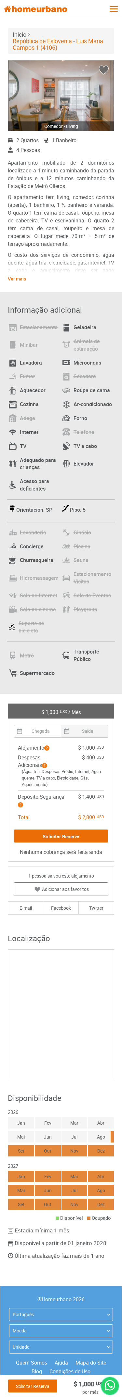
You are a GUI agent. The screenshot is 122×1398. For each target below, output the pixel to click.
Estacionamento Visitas (92, 577)
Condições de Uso (69, 1371)
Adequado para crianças (38, 463)
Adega (27, 418)
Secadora (85, 376)
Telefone (84, 432)
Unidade (21, 1347)
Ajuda (61, 1362)
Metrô (27, 655)
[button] (46, 748)
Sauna (81, 560)
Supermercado (37, 673)
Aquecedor (33, 390)
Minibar (29, 344)
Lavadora (31, 362)
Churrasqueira (36, 560)
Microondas (87, 362)
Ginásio (82, 532)
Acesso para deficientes (34, 485)
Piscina (82, 546)
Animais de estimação (87, 345)
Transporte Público (86, 655)
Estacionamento (39, 327)
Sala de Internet (38, 595)
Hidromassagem (39, 577)
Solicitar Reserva (32, 1386)
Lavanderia (33, 532)
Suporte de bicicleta (31, 627)
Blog (37, 1371)
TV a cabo (85, 446)
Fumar (27, 376)
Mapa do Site (90, 1362)
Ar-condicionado (93, 404)
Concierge (32, 546)
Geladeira (85, 327)
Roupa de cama (92, 390)
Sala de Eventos (92, 595)
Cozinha (29, 404)
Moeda (20, 1331)
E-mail (26, 908)
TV (23, 446)
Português (23, 1314)
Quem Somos (31, 1362)
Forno (80, 418)
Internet (29, 432)
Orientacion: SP (34, 509)
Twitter (96, 908)
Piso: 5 (78, 509)
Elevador (84, 463)
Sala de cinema (38, 609)
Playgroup (85, 609)
